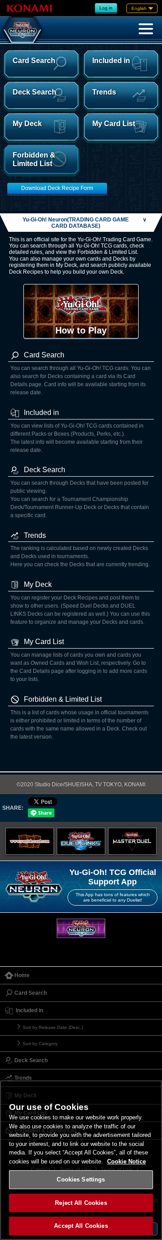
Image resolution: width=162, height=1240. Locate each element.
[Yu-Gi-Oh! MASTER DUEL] (132, 841)
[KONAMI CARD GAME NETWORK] (81, 928)
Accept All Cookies (81, 1225)
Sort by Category (40, 1043)
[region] (81, 1160)
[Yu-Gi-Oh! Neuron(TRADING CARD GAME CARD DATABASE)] (22, 29)
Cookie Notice (126, 1161)
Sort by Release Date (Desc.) (52, 1027)
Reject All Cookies (81, 1202)
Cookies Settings (81, 1179)
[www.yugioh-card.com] (29, 841)
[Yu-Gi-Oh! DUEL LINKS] (81, 841)
